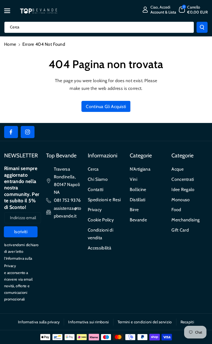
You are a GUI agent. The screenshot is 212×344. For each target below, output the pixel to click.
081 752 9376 (67, 200)
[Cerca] (202, 27)
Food (176, 209)
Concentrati (182, 179)
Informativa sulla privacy (39, 321)
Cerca (93, 169)
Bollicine (138, 189)
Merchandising (185, 219)
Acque (177, 169)
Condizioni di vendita (100, 233)
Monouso (180, 199)
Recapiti (187, 321)
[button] (10, 10)
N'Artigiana (140, 169)
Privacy (95, 209)
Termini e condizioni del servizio (145, 321)
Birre (134, 209)
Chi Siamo (98, 179)
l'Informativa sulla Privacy (18, 262)
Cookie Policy (101, 219)
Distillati (137, 199)
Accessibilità (99, 248)
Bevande (138, 219)
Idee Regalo (182, 189)
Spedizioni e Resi (104, 199)
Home (10, 44)
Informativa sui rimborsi (88, 321)
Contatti (95, 189)
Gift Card (180, 230)
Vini (133, 179)
